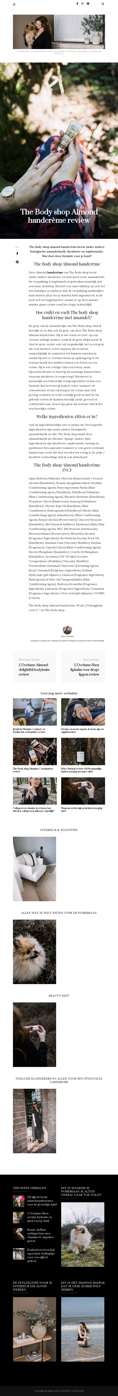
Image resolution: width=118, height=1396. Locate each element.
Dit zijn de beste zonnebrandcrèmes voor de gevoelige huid (42, 1200)
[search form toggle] (103, 4)
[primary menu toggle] (14, 4)
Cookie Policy (77, 1391)
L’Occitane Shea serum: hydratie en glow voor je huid (39, 1217)
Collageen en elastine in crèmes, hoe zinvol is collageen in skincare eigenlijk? (33, 809)
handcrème (55, 272)
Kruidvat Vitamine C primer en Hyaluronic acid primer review (29, 730)
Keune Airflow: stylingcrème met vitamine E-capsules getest (40, 1235)
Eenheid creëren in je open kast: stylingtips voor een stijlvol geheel (41, 1255)
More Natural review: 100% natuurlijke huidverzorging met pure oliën (81, 770)
